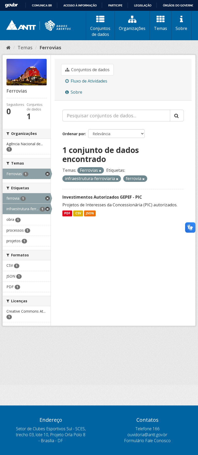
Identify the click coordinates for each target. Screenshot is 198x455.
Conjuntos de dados (100, 31)
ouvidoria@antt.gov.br (147, 434)
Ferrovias (50, 47)
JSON (90, 213)
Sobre (181, 28)
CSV (78, 213)
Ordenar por (73, 133)
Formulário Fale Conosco (147, 440)
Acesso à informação (80, 5)
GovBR (11, 5)
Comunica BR (42, 5)
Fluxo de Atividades (88, 81)
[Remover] (100, 171)
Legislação (142, 5)
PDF (67, 213)
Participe (115, 5)
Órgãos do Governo (178, 5)
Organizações (132, 28)
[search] (177, 115)
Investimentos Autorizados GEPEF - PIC (102, 197)
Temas (160, 28)
